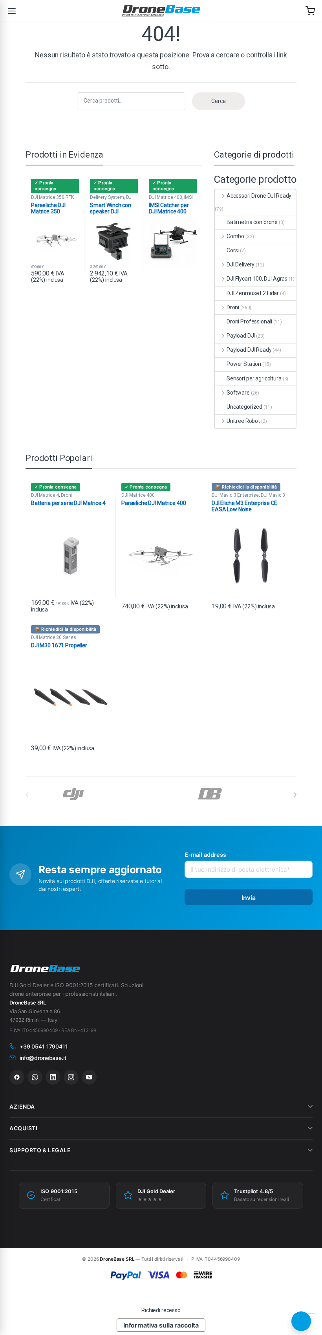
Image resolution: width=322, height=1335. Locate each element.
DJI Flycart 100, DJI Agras (257, 278)
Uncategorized (244, 407)
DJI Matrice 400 (165, 197)
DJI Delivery (240, 264)
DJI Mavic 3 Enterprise (235, 495)
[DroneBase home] (161, 11)
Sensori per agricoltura (254, 378)
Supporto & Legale (40, 1150)
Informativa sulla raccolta (161, 1325)
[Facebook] (16, 1077)
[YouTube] (89, 1077)
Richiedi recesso (161, 1310)
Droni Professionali (249, 321)
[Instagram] (71, 1077)
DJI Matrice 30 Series (53, 637)
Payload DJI (241, 335)
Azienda (22, 1106)
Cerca (218, 101)
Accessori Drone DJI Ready (259, 196)
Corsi (233, 250)
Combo (235, 236)
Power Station (244, 364)
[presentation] (294, 794)
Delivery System (107, 197)
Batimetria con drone (252, 222)
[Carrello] (310, 11)
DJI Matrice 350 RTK (52, 197)
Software (238, 392)
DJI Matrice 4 (45, 495)
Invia (249, 898)
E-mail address (208, 854)
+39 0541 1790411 (44, 1046)
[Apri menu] (11, 11)
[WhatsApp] (34, 1077)
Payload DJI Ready (249, 350)
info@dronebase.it (43, 1057)
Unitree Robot (243, 421)
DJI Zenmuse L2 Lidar (253, 293)
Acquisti (23, 1128)
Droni (233, 307)
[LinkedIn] (53, 1077)
